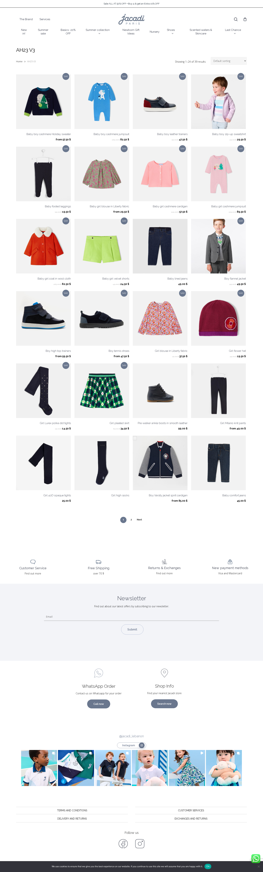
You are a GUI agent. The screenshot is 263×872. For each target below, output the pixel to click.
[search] (236, 19)
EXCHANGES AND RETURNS (191, 818)
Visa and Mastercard (230, 573)
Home (19, 61)
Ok (208, 866)
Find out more (33, 573)
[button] (39, 768)
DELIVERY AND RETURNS (72, 818)
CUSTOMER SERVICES (191, 810)
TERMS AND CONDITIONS (72, 810)
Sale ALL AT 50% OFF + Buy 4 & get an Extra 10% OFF (132, 3)
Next (139, 519)
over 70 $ (98, 573)
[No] (258, 866)
